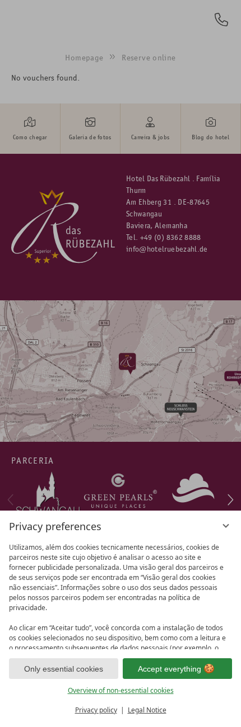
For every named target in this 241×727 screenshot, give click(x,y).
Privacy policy (96, 710)
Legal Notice (147, 710)
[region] (120, 593)
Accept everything (169, 668)
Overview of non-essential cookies (121, 690)
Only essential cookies (63, 668)
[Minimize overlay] (226, 526)
